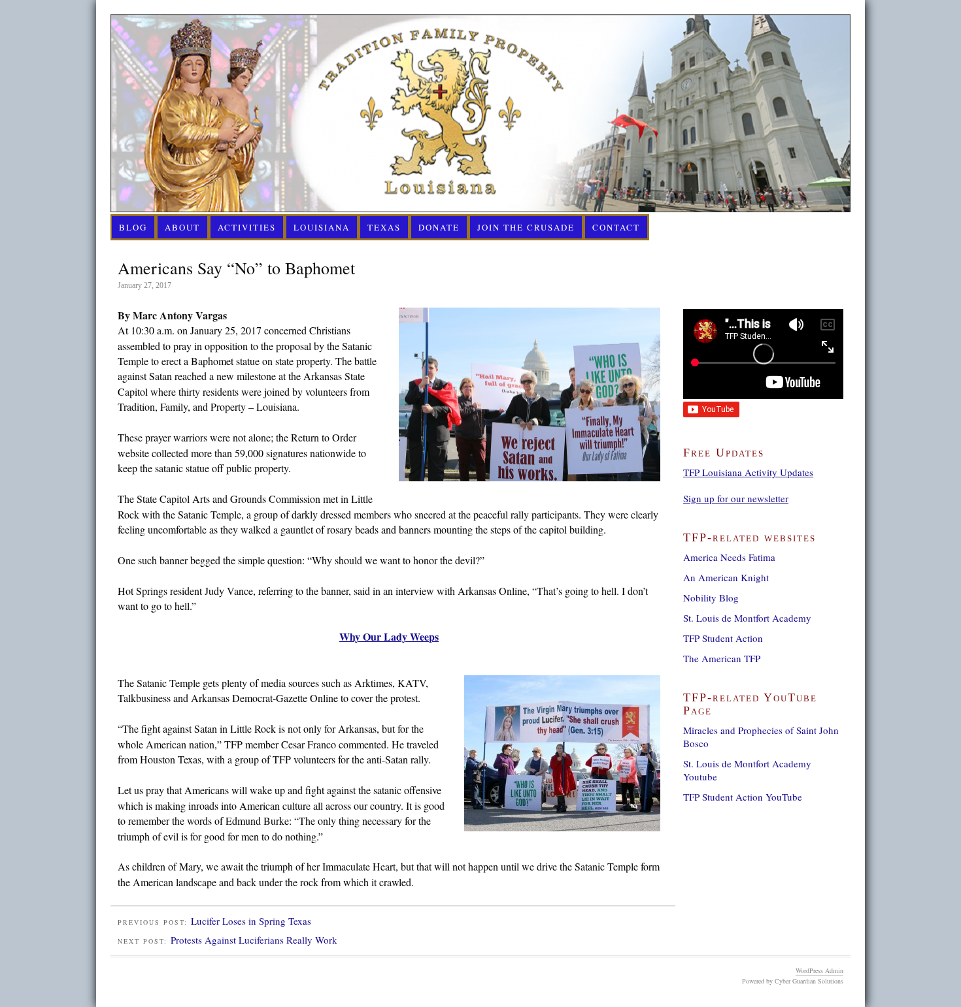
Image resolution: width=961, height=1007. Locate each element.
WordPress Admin (819, 970)
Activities (247, 227)
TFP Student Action (723, 638)
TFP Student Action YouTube (742, 796)
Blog (133, 227)
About (182, 227)
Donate (439, 227)
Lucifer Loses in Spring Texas (251, 920)
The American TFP (721, 658)
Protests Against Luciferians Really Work (254, 939)
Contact (616, 227)
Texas (384, 227)
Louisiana (322, 227)
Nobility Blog (711, 597)
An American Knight (726, 577)
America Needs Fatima (729, 557)
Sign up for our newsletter (735, 498)
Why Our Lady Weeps (389, 636)
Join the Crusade (526, 227)
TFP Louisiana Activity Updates (748, 472)
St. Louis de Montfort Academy (747, 617)
